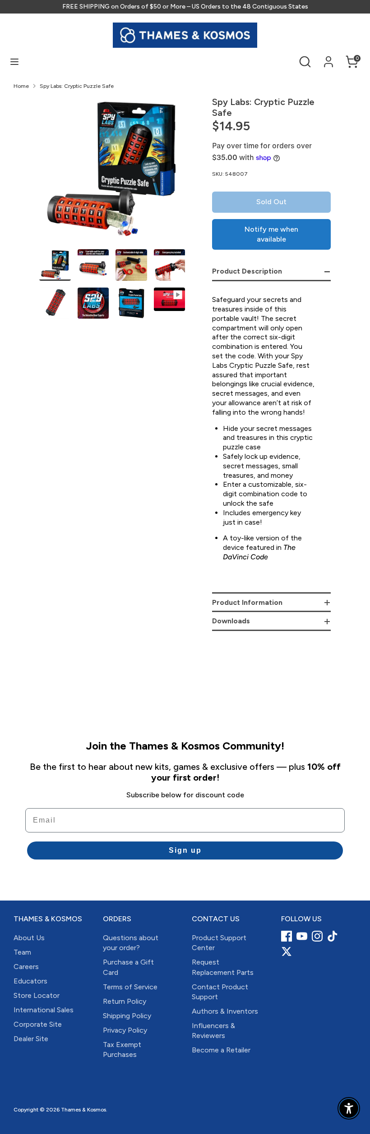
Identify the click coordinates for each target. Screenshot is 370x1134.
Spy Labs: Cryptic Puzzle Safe (77, 86)
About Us (29, 937)
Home (21, 86)
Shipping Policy (127, 1015)
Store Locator (37, 995)
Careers (26, 966)
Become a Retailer (221, 1050)
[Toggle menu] (14, 61)
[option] (112, 173)
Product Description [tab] (247, 271)
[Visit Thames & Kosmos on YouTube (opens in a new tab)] (301, 936)
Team (22, 952)
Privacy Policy (125, 1030)
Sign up (185, 850)
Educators (30, 981)
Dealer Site (31, 1038)
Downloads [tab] (231, 621)
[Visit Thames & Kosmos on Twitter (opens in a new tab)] (286, 951)
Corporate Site (38, 1024)
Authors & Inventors (225, 1011)
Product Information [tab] (247, 602)
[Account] (328, 57)
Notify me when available (271, 234)
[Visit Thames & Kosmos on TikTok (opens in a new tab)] (332, 936)
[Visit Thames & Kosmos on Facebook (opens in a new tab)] (286, 936)
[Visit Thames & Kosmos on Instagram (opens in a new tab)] (317, 936)
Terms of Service (130, 987)
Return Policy (124, 1001)
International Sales (44, 1010)
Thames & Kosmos (83, 1110)
